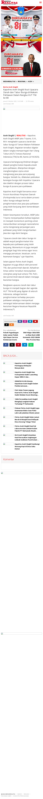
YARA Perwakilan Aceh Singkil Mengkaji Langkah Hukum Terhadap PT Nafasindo (26, 401)
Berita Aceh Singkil (10, 87)
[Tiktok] (6, 324)
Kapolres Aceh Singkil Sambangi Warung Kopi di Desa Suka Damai (27, 446)
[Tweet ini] (12, 345)
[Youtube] (35, 321)
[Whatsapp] (31, 345)
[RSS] (11, 324)
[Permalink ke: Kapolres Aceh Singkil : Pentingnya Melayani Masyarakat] (8, 366)
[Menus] (40, 2)
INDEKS (19, 794)
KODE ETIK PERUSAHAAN (21, 796)
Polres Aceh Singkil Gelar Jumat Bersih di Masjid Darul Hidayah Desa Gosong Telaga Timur (27, 419)
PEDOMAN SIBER (6, 796)
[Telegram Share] (24, 345)
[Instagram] (25, 321)
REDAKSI (26, 794)
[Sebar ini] (5, 345)
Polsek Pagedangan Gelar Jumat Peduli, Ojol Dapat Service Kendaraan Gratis (10, 335)
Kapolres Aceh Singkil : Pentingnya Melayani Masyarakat (23, 365)
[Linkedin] (30, 321)
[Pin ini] (18, 345)
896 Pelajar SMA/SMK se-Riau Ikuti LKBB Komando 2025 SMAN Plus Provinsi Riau (31, 335)
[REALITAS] (9, 2)
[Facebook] (20, 321)
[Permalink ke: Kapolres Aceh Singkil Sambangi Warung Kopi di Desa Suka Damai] (8, 447)
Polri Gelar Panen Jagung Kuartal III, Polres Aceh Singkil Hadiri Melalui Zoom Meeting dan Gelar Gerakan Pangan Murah (26, 395)
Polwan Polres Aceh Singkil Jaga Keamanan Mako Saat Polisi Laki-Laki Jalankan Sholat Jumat (27, 410)
